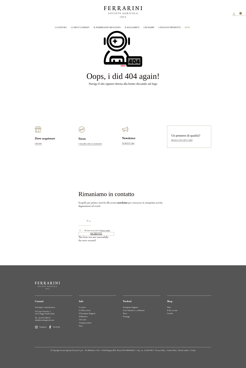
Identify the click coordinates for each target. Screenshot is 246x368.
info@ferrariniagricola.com (44, 320)
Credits (193, 350)
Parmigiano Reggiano (130, 307)
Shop (187, 27)
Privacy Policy (160, 350)
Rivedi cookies (183, 350)
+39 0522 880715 (44, 318)
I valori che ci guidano (90, 144)
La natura (61, 27)
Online (38, 144)
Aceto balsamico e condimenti (134, 310)
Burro (125, 313)
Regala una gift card (182, 140)
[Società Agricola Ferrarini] (123, 12)
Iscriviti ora (128, 143)
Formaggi (126, 316)
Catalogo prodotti (169, 27)
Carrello (170, 313)
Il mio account (172, 310)
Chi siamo (149, 27)
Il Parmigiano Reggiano (107, 27)
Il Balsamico (132, 27)
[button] (96, 234)
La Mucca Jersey (80, 27)
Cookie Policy (172, 350)
